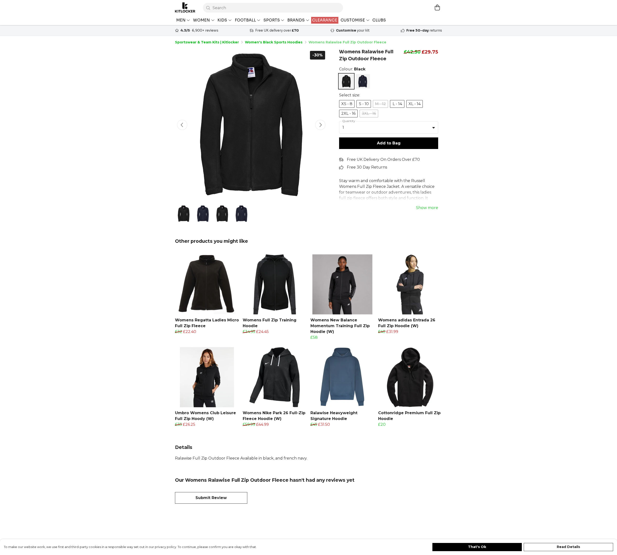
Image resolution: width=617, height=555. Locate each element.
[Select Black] (346, 81)
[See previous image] (182, 125)
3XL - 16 (369, 113)
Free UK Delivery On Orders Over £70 (383, 159)
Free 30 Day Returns (367, 167)
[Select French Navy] (362, 81)
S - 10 (364, 104)
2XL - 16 (348, 113)
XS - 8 (346, 104)
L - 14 (397, 104)
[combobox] (388, 127)
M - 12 (380, 104)
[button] (433, 127)
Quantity (348, 121)
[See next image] (320, 125)
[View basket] (437, 7)
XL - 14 (415, 104)
